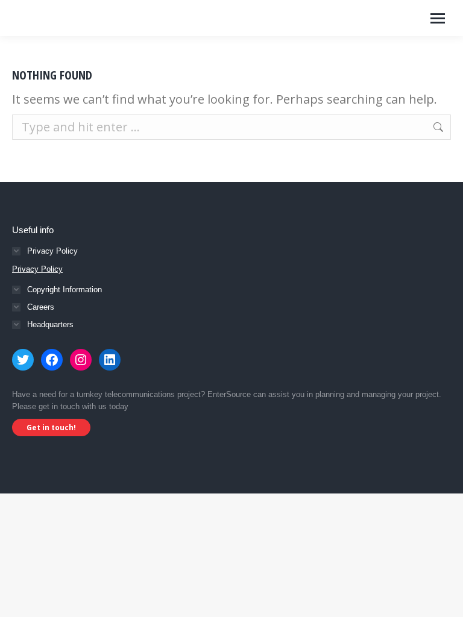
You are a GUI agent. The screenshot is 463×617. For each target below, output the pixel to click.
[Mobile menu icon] (438, 18)
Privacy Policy (37, 269)
